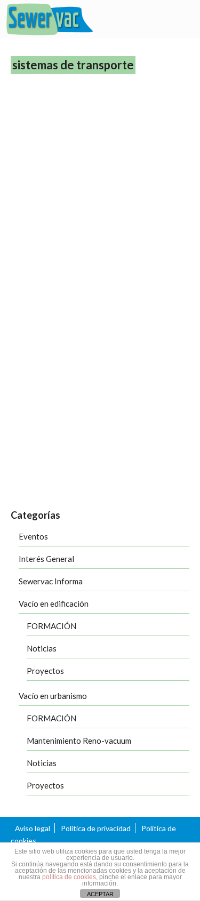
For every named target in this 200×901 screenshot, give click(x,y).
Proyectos (45, 670)
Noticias (42, 648)
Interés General (46, 559)
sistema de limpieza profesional (145, 458)
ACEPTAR (100, 894)
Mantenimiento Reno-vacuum (79, 740)
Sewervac (92, 458)
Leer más (70, 429)
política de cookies (69, 877)
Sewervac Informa (51, 581)
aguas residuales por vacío (46, 458)
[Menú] (181, 19)
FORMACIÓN (51, 626)
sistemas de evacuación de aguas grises (59, 471)
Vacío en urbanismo (53, 696)
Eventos (33, 536)
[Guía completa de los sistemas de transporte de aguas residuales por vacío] (100, 199)
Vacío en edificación (54, 603)
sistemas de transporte (137, 471)
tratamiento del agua (64, 497)
